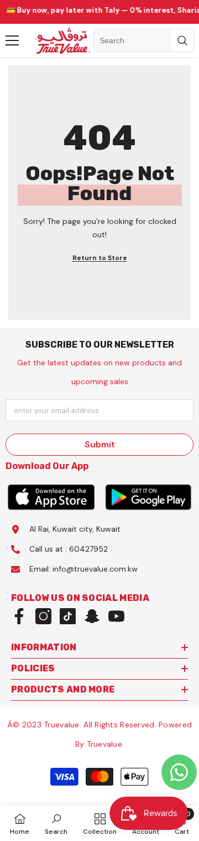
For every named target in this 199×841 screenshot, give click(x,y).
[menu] (12, 40)
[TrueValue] (51, 497)
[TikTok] (68, 616)
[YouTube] (116, 616)
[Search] (143, 40)
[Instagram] (43, 616)
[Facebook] (19, 616)
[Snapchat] (92, 616)
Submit (100, 444)
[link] (56, 823)
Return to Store (99, 257)
